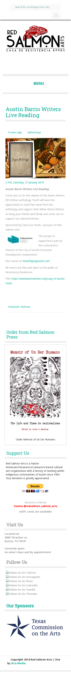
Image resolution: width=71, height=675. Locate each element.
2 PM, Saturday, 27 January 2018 (24, 182)
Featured (13, 306)
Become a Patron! (35, 502)
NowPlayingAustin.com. (36, 261)
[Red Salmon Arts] (35, 39)
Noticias (25, 306)
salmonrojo (34, 132)
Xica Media (18, 663)
